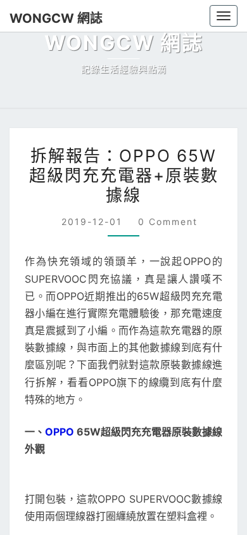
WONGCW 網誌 (50, 18)
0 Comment (166, 221)
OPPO (59, 431)
